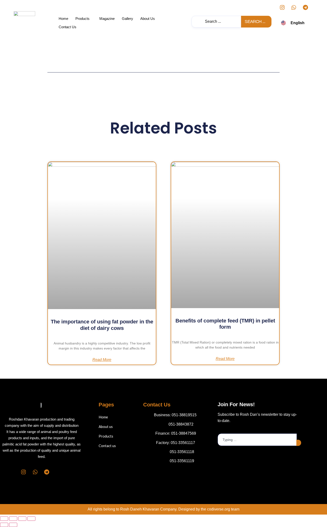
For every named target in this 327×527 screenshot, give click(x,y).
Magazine (107, 19)
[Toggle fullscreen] (13, 518)
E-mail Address (230, 430)
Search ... (255, 21)
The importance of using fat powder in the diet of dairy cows (102, 325)
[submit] (298, 443)
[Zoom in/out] (4, 518)
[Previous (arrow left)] (4, 525)
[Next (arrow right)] (13, 525)
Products (82, 19)
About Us (147, 19)
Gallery (127, 19)
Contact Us (67, 27)
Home (63, 19)
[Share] (22, 518)
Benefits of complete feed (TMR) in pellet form (225, 324)
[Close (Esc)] (31, 518)
